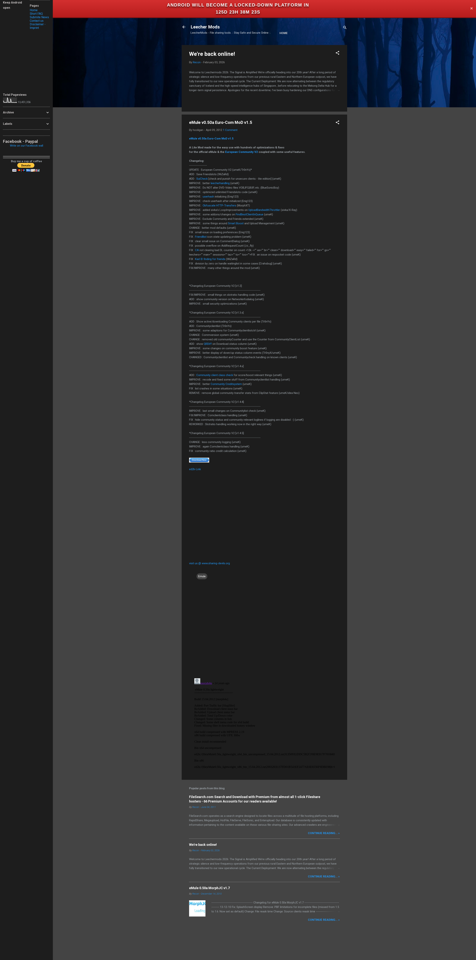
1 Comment (230, 130)
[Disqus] (264, 627)
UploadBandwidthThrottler (264, 210)
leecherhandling (220, 183)
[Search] (345, 28)
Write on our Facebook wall (26, 145)
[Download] (199, 460)
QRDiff (208, 344)
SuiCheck (202, 178)
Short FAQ (36, 13)
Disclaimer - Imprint (38, 26)
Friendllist (201, 236)
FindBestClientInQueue (249, 214)
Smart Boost (236, 223)
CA (197, 250)
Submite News (39, 17)
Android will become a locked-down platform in (238, 4)
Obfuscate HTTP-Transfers (219, 205)
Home (283, 33)
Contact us (37, 21)
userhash (208, 196)
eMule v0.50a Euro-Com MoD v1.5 (211, 138)
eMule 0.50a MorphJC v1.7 (209, 888)
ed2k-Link (195, 469)
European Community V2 (241, 152)
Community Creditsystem (226, 384)
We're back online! (212, 54)
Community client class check (214, 375)
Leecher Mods (205, 27)
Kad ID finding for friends (210, 259)
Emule (202, 576)
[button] (337, 53)
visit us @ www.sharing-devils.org (209, 563)
